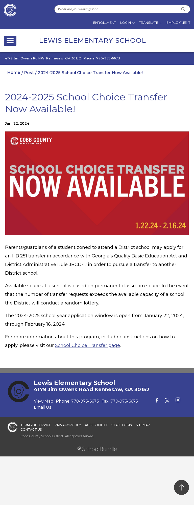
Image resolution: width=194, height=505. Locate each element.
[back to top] (181, 487)
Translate (148, 22)
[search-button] (183, 9)
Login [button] (125, 22)
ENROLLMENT (104, 22)
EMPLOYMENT (178, 22)
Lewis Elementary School (92, 40)
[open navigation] (10, 41)
